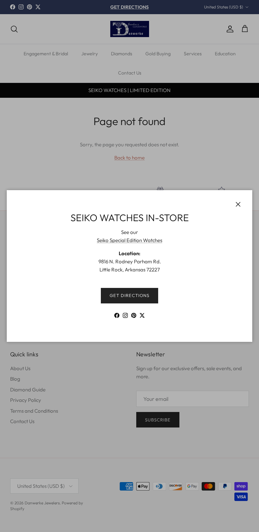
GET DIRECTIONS (130, 295)
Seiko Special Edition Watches (129, 240)
